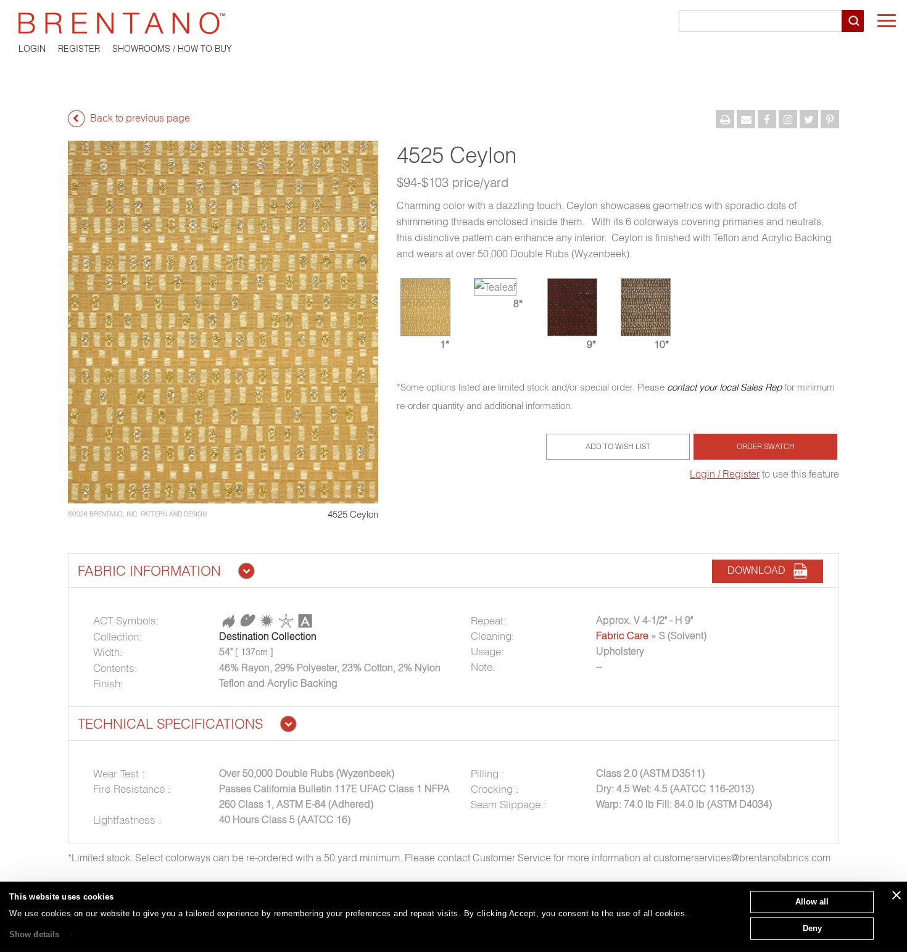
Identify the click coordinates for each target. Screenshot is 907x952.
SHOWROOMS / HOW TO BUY (172, 48)
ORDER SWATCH (766, 446)
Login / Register (725, 474)
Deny (812, 927)
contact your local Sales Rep (724, 387)
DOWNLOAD (760, 570)
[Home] (453, 23)
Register (79, 48)
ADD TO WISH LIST (618, 446)
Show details (34, 934)
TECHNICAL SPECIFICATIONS (170, 723)
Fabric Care (622, 635)
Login (32, 48)
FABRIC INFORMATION (149, 570)
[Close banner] (896, 895)
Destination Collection (268, 636)
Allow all (812, 901)
